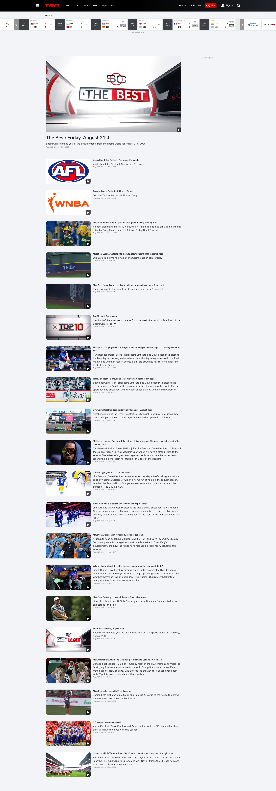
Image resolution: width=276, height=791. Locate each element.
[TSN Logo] (52, 5)
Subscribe (195, 5)
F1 (112, 5)
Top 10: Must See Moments (105, 316)
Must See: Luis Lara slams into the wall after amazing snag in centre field (128, 253)
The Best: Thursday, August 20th (108, 628)
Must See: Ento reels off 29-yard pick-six (112, 691)
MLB (86, 5)
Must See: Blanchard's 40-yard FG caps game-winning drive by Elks (125, 222)
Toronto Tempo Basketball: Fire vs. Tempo (113, 191)
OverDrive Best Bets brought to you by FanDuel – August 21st (123, 409)
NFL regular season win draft (107, 722)
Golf (104, 5)
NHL (68, 5)
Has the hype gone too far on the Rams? (112, 472)
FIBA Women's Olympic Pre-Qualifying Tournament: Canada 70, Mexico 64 (128, 659)
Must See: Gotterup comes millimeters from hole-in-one (119, 597)
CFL (77, 5)
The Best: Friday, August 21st (77, 138)
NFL (95, 5)
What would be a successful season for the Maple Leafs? (120, 503)
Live (213, 5)
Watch (182, 5)
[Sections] (37, 6)
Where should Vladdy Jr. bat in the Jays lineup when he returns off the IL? (128, 566)
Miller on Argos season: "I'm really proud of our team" (118, 534)
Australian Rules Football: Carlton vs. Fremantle (116, 160)
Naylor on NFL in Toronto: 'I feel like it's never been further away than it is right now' (133, 753)
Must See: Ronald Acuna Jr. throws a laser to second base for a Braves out (128, 285)
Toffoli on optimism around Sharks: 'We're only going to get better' (124, 378)
